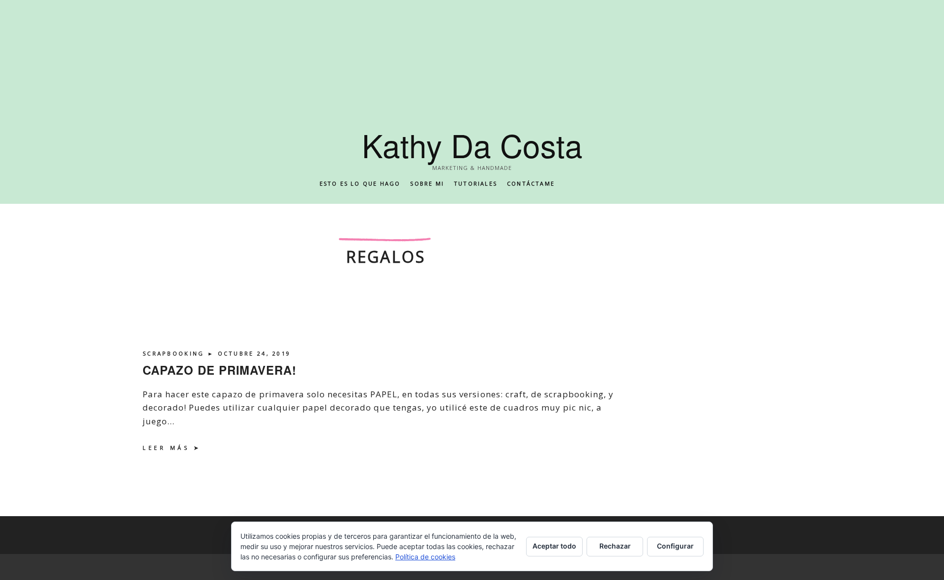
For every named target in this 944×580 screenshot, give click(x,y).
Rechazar (615, 546)
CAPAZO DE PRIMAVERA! (219, 369)
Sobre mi (427, 183)
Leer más (166, 447)
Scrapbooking (175, 353)
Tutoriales (475, 183)
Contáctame (531, 183)
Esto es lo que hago (360, 183)
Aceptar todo (554, 546)
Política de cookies (425, 556)
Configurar (675, 546)
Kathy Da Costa (472, 144)
